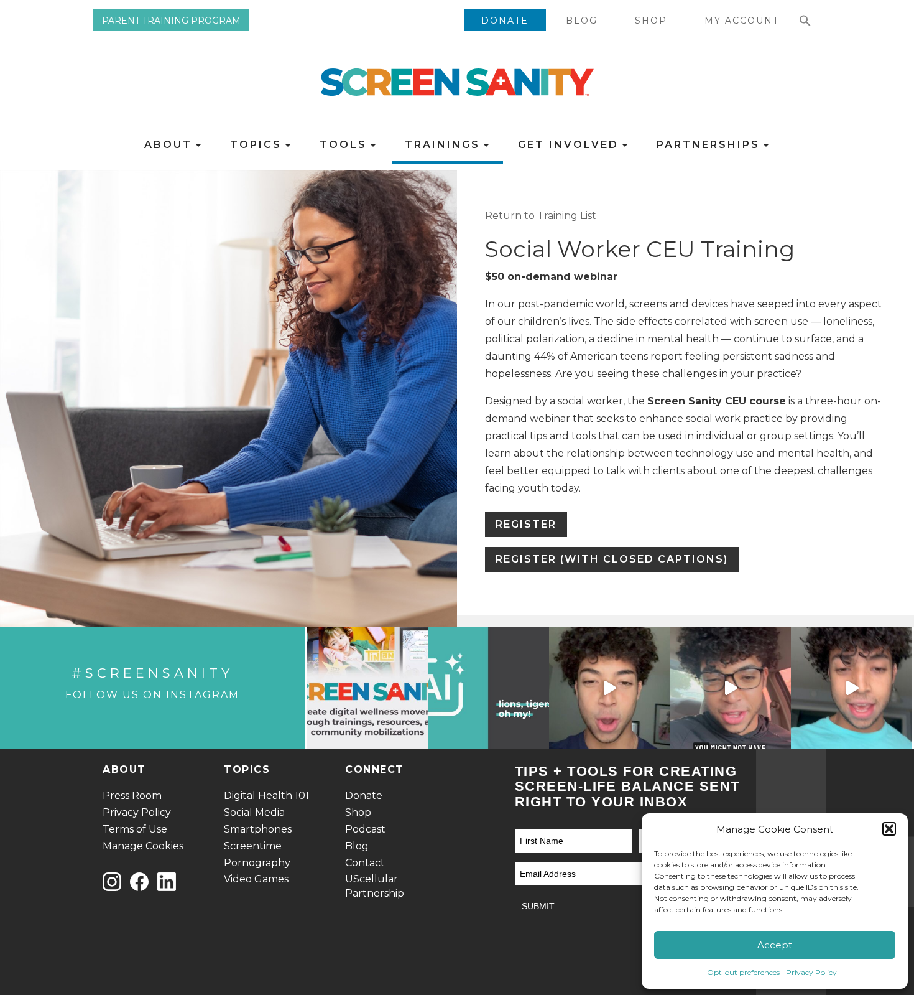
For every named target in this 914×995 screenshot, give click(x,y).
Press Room (132, 795)
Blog (582, 20)
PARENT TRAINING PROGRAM (171, 20)
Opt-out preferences (743, 972)
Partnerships (710, 145)
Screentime (253, 846)
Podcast (365, 829)
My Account (741, 20)
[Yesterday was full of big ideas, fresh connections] (367, 688)
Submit (538, 906)
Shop (651, 20)
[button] (889, 829)
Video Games (256, 879)
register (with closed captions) (612, 559)
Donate (505, 20)
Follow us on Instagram (152, 695)
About (170, 145)
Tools (345, 145)
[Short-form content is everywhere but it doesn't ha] (851, 688)
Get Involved (570, 145)
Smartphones (258, 829)
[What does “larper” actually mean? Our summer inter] (609, 688)
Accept (774, 945)
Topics (258, 145)
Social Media (254, 812)
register (526, 524)
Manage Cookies (143, 846)
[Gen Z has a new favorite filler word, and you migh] (730, 688)
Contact (365, 863)
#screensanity (152, 673)
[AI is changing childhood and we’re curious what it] (488, 688)
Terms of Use (135, 829)
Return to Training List (540, 216)
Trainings (444, 145)
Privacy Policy (811, 972)
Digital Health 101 (266, 795)
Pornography (257, 863)
